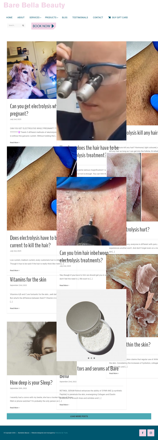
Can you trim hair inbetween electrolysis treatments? (84, 257)
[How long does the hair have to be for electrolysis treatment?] (91, 91)
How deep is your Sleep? (31, 383)
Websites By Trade (61, 433)
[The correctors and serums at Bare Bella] (91, 325)
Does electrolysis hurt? (129, 229)
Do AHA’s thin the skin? (129, 345)
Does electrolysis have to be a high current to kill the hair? (40, 241)
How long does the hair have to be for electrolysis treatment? (89, 151)
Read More (14, 142)
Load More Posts (79, 416)
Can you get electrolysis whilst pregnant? (36, 110)
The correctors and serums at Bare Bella (89, 372)
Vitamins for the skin (28, 280)
